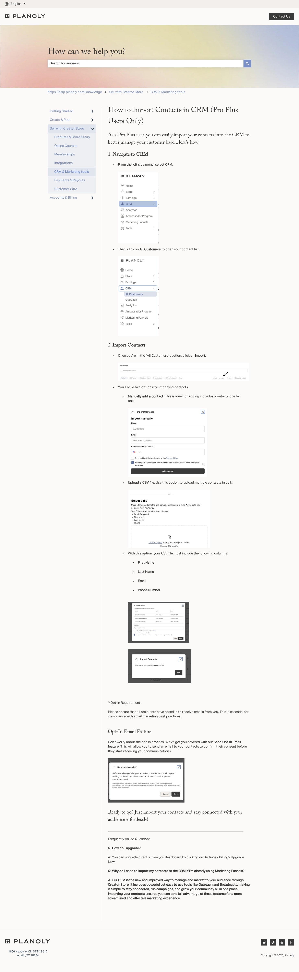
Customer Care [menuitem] (65, 189)
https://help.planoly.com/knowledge (75, 92)
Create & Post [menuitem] (60, 120)
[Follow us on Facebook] (291, 942)
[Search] (247, 63)
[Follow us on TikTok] (273, 942)
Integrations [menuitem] (63, 163)
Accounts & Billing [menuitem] (63, 197)
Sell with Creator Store (126, 92)
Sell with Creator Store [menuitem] (67, 128)
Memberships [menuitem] (64, 154)
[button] (92, 112)
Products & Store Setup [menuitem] (72, 137)
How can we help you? (87, 52)
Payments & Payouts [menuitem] (69, 180)
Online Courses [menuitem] (65, 146)
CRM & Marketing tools (168, 92)
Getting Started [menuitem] (61, 111)
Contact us (281, 16)
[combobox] (145, 63)
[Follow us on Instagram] (264, 942)
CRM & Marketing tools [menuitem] (71, 172)
